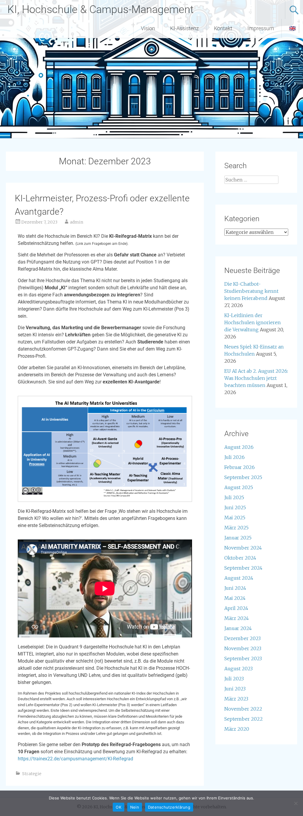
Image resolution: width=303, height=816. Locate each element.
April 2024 (236, 608)
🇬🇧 (292, 28)
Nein (134, 807)
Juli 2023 (234, 679)
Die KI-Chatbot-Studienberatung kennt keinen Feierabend (251, 291)
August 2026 (239, 447)
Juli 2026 (234, 457)
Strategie (31, 773)
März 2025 (236, 528)
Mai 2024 (235, 598)
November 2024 (243, 548)
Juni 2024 (235, 588)
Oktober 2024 (240, 558)
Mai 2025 (234, 518)
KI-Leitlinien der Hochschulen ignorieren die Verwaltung (252, 322)
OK (118, 807)
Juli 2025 (234, 497)
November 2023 (242, 648)
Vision (148, 28)
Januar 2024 (238, 628)
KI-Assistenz (184, 28)
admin (76, 222)
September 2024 (243, 568)
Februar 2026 (239, 467)
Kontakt (223, 28)
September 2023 (243, 658)
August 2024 (238, 578)
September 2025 (243, 477)
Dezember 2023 (242, 638)
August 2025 (238, 487)
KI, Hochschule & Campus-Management (100, 9)
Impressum (260, 28)
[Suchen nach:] (251, 180)
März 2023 (236, 699)
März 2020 (236, 729)
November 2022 (243, 709)
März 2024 (236, 618)
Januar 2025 (238, 538)
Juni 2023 (235, 689)
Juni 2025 (235, 507)
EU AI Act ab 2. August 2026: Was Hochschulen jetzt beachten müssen (256, 378)
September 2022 (243, 719)
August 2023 (238, 669)
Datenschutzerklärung (169, 807)
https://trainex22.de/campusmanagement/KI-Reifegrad (75, 759)
